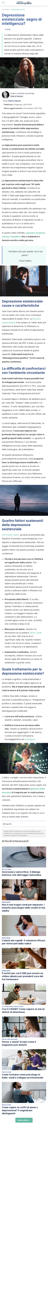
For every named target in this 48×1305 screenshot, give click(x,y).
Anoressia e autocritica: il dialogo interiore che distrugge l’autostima (21, 873)
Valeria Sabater (16, 96)
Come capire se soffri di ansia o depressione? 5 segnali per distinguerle (20, 1110)
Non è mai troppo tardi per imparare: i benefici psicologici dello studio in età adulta (23, 907)
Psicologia (6, 9)
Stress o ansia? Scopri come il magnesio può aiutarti (19, 1043)
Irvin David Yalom (10, 535)
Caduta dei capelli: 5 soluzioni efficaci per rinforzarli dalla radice (23, 942)
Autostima (6, 869)
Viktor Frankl (36, 632)
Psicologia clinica (18, 9)
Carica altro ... (24, 1120)
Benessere (6, 902)
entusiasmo (29, 739)
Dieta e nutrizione (9, 1039)
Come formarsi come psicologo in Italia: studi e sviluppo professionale (22, 1076)
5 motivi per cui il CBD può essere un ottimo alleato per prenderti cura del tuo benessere (22, 976)
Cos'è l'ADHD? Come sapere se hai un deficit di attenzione (23, 1010)
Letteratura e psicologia (12, 1006)
